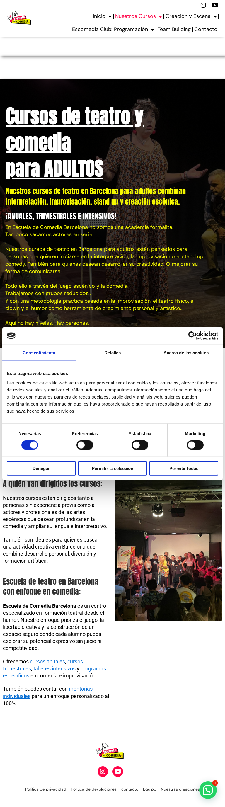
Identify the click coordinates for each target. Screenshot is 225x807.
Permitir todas (183, 468)
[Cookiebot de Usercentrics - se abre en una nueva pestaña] (192, 335)
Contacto (205, 29)
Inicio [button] (99, 16)
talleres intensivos (54, 668)
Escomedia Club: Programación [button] (110, 29)
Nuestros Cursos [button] (135, 16)
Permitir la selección (112, 468)
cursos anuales (47, 661)
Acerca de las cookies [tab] (186, 352)
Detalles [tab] (112, 352)
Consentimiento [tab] (39, 352)
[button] (208, 790)
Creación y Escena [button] (188, 16)
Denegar (41, 468)
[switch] (84, 445)
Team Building (174, 29)
